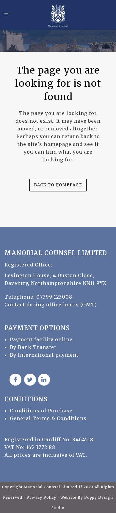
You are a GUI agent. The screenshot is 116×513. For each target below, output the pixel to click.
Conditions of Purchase (41, 411)
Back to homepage (58, 185)
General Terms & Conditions (48, 418)
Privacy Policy (41, 497)
